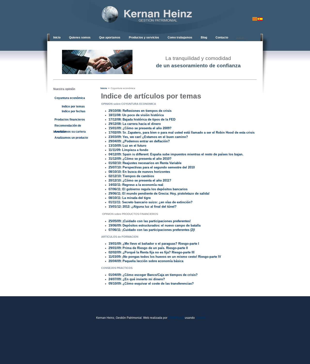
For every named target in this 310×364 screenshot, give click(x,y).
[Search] (233, 37)
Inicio (104, 88)
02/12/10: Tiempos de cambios (131, 176)
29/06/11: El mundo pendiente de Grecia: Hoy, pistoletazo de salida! (158, 193)
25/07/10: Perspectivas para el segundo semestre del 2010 (151, 167)
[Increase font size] (261, 8)
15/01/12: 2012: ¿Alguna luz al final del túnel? (142, 206)
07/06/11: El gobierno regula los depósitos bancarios (147, 189)
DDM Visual (176, 317)
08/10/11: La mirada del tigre (129, 198)
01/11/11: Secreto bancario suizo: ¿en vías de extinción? (150, 202)
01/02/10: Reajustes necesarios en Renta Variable (144, 163)
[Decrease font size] (254, 8)
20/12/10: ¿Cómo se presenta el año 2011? (139, 180)
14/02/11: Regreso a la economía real (135, 185)
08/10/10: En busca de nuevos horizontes (139, 172)
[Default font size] (257, 8)
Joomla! (201, 317)
